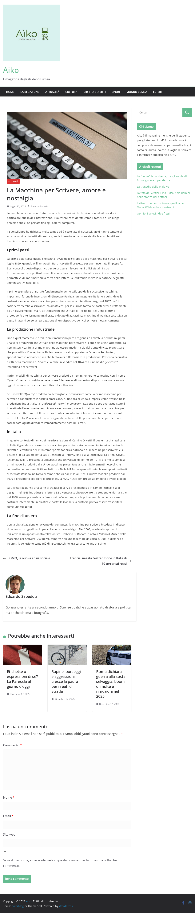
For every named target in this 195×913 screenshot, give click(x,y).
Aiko (11, 70)
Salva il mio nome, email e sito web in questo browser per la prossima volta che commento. (60, 863)
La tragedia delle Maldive (153, 186)
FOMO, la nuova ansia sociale (29, 558)
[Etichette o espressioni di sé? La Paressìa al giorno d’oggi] (22, 647)
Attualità (52, 92)
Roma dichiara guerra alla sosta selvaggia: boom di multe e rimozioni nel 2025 (110, 684)
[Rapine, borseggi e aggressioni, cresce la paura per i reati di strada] (67, 647)
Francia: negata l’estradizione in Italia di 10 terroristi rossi (98, 561)
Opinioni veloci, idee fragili (154, 213)
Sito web (9, 834)
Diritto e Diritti (94, 92)
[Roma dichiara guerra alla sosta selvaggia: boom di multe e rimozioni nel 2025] (111, 647)
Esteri (157, 92)
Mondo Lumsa (136, 92)
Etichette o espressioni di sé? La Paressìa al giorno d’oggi (22, 679)
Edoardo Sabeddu (39, 206)
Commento (12, 745)
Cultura (71, 92)
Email (8, 816)
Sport (116, 92)
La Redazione (29, 92)
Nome (8, 797)
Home (10, 92)
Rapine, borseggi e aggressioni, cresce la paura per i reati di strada (66, 681)
